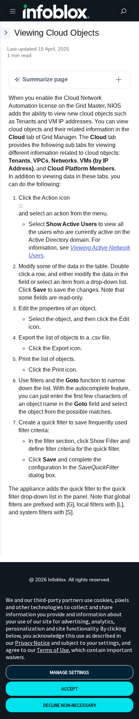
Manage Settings (69, 672)
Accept (69, 688)
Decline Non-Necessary (69, 705)
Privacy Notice (32, 642)
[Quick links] (66, 11)
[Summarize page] (118, 79)
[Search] (123, 11)
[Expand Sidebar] (5, 288)
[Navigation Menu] (13, 11)
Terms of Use (53, 649)
